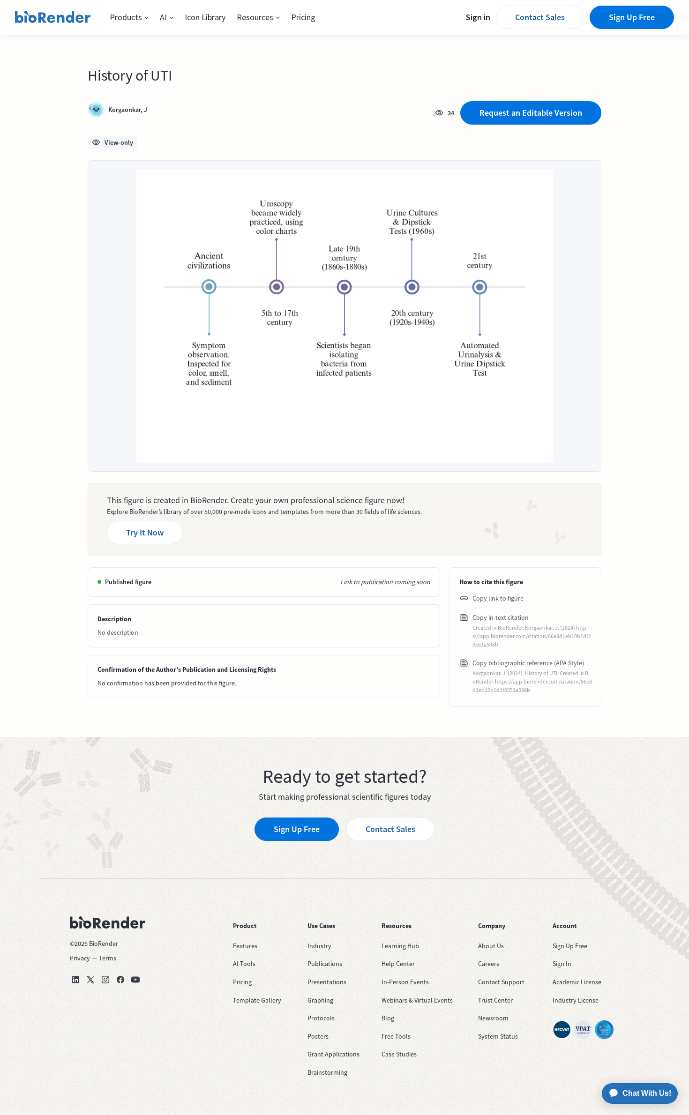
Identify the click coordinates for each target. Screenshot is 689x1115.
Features (245, 946)
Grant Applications (333, 1054)
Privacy (80, 958)
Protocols (321, 1018)
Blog (388, 1018)
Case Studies (399, 1054)
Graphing (320, 1000)
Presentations (326, 982)
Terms (107, 958)
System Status (498, 1036)
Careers (488, 963)
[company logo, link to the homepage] (53, 17)
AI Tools (244, 963)
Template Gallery (257, 1000)
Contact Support (501, 982)
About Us (491, 946)
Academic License (577, 982)
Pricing (303, 17)
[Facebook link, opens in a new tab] (120, 979)
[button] (129, 17)
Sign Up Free (632, 17)
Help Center (398, 963)
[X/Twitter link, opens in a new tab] (90, 979)
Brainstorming (327, 1072)
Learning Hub (400, 946)
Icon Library (205, 17)
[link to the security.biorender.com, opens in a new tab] (562, 1029)
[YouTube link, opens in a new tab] (135, 979)
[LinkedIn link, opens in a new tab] (75, 979)
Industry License (576, 1000)
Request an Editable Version (530, 112)
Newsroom (493, 1018)
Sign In (562, 963)
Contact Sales (540, 17)
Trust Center (495, 1000)
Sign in (478, 17)
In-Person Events (405, 982)
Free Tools (396, 1036)
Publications (324, 963)
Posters (318, 1036)
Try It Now (145, 532)
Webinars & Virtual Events (417, 1000)
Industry (319, 946)
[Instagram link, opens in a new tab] (105, 979)
